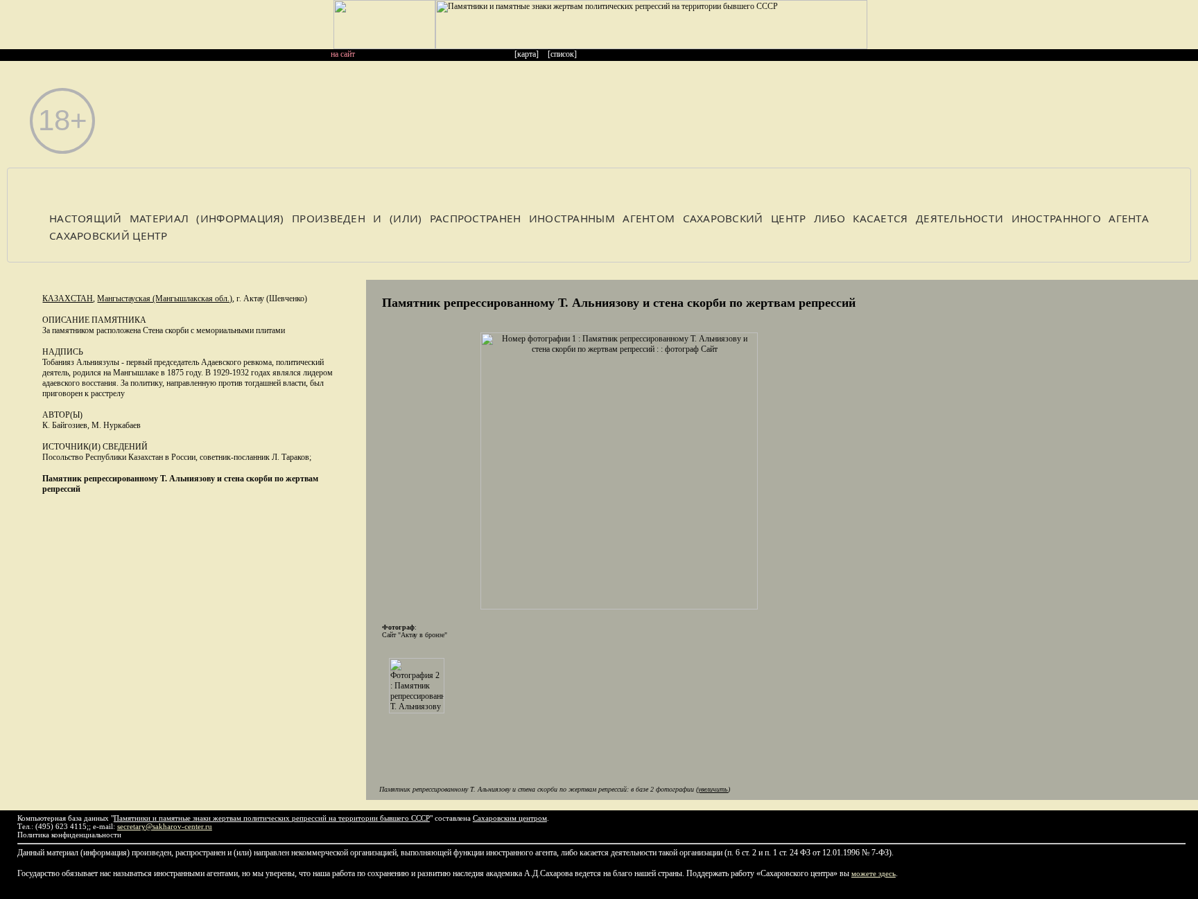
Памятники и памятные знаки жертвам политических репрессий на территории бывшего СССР (272, 818)
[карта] (526, 54)
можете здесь (873, 873)
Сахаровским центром (510, 818)
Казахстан (67, 298)
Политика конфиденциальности (69, 834)
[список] (562, 54)
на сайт (343, 54)
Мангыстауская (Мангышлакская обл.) (164, 298)
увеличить (713, 789)
